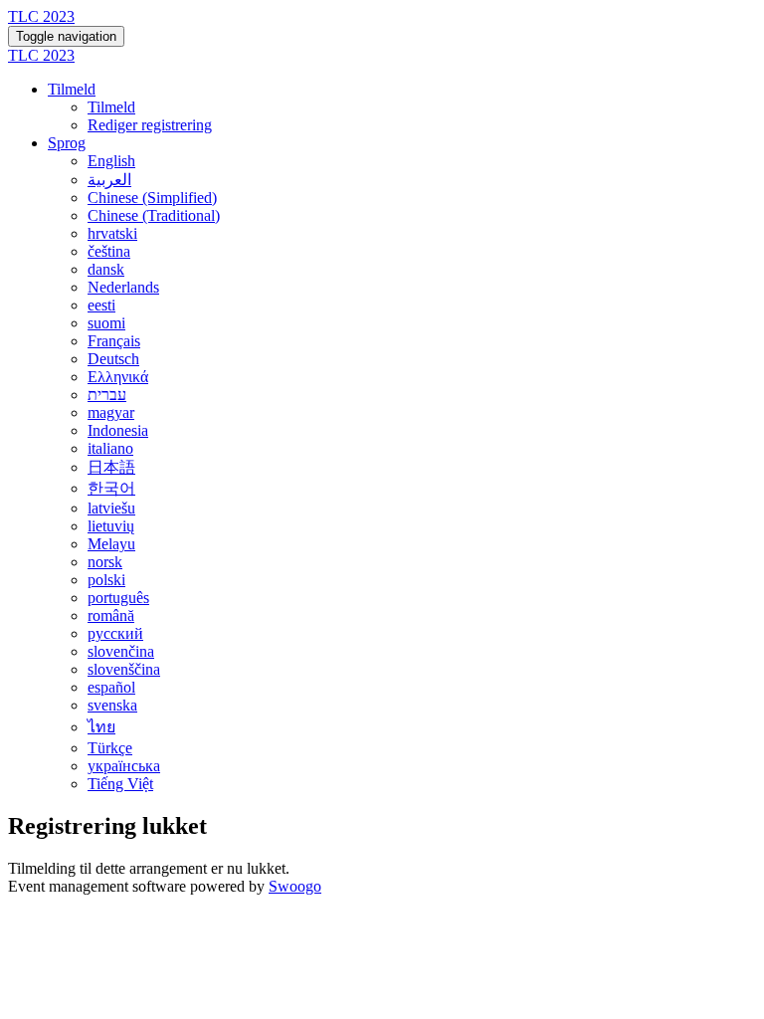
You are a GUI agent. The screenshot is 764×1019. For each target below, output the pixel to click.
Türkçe (110, 747)
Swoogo (295, 886)
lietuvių (111, 525)
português (118, 597)
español (111, 687)
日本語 (111, 467)
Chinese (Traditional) (154, 215)
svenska (112, 705)
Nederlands (123, 287)
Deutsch (113, 358)
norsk (105, 561)
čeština (109, 251)
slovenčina (121, 651)
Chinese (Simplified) (152, 197)
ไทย (101, 726)
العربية (109, 179)
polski (106, 579)
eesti (101, 305)
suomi (106, 322)
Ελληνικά (118, 376)
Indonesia (118, 430)
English (111, 160)
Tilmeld (72, 89)
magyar (111, 412)
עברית (107, 394)
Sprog (67, 142)
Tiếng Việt (120, 783)
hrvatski (112, 233)
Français (114, 340)
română (111, 615)
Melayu (111, 543)
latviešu (111, 508)
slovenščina (124, 669)
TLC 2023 (41, 16)
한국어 (111, 488)
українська (124, 765)
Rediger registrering (150, 124)
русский (115, 633)
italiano (110, 448)
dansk (106, 269)
